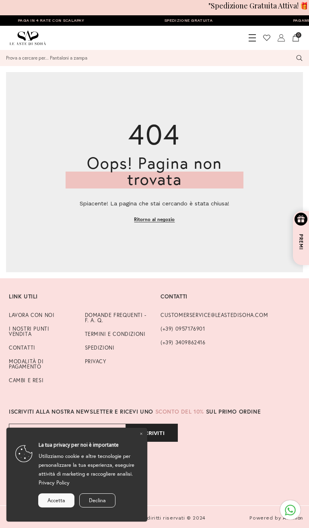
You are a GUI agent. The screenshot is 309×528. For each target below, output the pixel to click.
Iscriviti (152, 433)
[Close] (141, 434)
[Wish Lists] (266, 37)
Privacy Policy (54, 482)
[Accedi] (281, 37)
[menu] (252, 37)
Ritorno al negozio (154, 219)
